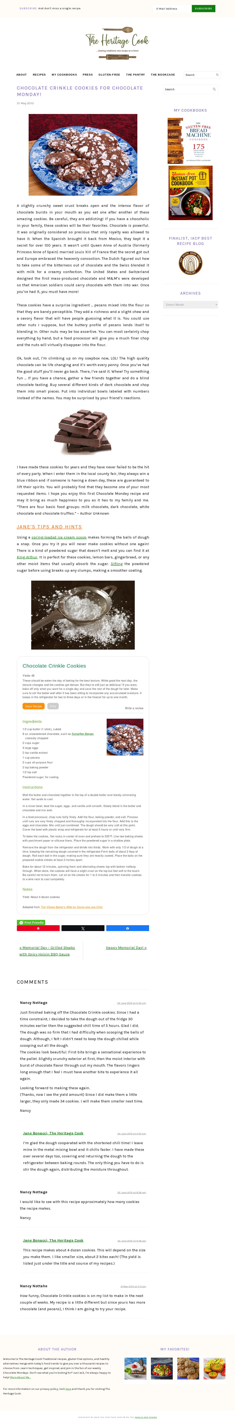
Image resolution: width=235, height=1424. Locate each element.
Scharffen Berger (82, 734)
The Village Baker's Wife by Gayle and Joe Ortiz (72, 907)
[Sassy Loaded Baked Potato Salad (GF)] (162, 1369)
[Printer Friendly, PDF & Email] (31, 922)
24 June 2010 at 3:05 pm (132, 1133)
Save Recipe (33, 706)
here (68, 1389)
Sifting (117, 564)
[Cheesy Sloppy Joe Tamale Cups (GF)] (214, 1369)
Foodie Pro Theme (146, 1417)
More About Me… (20, 1377)
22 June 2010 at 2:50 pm (131, 1003)
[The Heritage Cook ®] (117, 62)
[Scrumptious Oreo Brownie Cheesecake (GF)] (135, 1369)
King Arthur (27, 557)
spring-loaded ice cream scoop (59, 537)
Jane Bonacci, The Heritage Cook (53, 1133)
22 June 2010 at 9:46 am (132, 1240)
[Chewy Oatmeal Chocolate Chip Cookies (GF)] (188, 1369)
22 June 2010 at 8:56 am (132, 1192)
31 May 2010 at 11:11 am (133, 1286)
